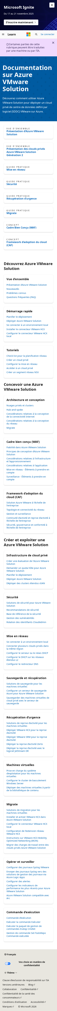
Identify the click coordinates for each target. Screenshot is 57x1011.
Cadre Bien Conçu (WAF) (21, 227)
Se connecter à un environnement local (27, 324)
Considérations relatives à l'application (27, 465)
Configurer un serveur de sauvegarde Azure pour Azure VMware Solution (26, 692)
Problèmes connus (16, 292)
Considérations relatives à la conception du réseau (27, 422)
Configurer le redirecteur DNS (22, 664)
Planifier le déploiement (19, 316)
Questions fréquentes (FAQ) (21, 297)
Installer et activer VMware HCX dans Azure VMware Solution (26, 818)
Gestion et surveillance (18, 513)
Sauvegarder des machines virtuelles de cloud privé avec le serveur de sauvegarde (27, 700)
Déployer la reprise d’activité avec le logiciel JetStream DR (25, 749)
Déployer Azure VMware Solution (23, 320)
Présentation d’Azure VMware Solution (25, 133)
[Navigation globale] (3, 34)
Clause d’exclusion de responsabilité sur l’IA (26, 980)
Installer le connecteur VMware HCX (25, 329)
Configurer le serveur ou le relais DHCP (27, 652)
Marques (7, 1006)
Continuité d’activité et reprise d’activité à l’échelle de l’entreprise (28, 519)
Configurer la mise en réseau (21, 364)
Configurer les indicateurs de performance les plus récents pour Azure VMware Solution (28, 888)
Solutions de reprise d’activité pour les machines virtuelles (26, 724)
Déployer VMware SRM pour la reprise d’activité (26, 738)
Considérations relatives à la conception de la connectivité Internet (27, 415)
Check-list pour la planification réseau (26, 355)
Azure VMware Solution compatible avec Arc (27, 897)
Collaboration (10, 989)
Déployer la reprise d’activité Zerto (24, 744)
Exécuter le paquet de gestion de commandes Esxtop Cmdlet (24, 927)
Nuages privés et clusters (20, 405)
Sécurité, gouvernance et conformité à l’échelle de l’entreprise (26, 526)
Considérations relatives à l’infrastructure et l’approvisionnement (28, 460)
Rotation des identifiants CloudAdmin (26, 622)
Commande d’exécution (18, 917)
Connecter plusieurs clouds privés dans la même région (27, 647)
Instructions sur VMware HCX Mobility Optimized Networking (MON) (26, 839)
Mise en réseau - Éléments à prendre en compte (27, 471)
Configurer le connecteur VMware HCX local (26, 335)
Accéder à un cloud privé (19, 368)
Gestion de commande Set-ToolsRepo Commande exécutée (26, 934)
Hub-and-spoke (14, 409)
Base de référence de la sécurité (23, 613)
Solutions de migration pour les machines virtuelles (23, 811)
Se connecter (47, 34)
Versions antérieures (14, 984)
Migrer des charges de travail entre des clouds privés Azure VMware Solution (27, 846)
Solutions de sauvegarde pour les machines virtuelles (24, 685)
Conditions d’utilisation (15, 1001)
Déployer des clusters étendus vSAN (25, 583)
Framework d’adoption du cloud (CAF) (26, 243)
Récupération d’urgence (21, 198)
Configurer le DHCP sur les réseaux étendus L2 (25, 658)
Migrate (11, 213)
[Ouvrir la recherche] (36, 34)
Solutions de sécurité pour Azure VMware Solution (28, 604)
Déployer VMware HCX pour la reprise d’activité (26, 731)
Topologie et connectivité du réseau (25, 509)
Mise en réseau (15, 169)
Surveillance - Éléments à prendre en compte (26, 478)
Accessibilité (37, 1001)
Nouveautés (12, 288)
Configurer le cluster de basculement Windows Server (26, 782)
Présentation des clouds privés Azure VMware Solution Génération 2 (25, 152)
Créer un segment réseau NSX (22, 372)
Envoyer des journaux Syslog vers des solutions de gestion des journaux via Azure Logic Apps (26, 874)
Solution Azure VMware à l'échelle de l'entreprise (26, 504)
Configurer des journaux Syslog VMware (27, 867)
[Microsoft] (28, 34)
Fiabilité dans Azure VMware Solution (26, 447)
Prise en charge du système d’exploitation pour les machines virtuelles (23, 773)
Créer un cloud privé (17, 359)
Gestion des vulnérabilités (20, 618)
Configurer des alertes (18, 881)
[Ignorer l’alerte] (51, 5)
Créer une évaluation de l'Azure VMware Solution (27, 562)
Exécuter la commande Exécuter (23, 921)
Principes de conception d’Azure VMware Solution (28, 453)
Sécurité (11, 184)
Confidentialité (28, 989)
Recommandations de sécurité (22, 609)
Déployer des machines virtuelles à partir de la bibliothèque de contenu (28, 789)
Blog (30, 984)
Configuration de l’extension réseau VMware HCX (25, 832)
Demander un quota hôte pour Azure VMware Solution (26, 569)
